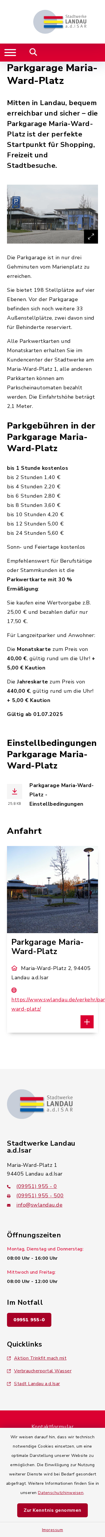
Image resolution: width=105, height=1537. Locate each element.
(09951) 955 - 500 (40, 1195)
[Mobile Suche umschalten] (33, 53)
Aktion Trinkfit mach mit (40, 1358)
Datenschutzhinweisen (60, 1492)
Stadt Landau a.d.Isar (37, 1384)
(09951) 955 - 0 (36, 1186)
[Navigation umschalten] (10, 52)
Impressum (52, 1530)
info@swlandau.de (39, 1204)
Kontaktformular (53, 1426)
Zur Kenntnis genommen (52, 1510)
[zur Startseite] (59, 22)
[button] (87, 1021)
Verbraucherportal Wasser (42, 1371)
